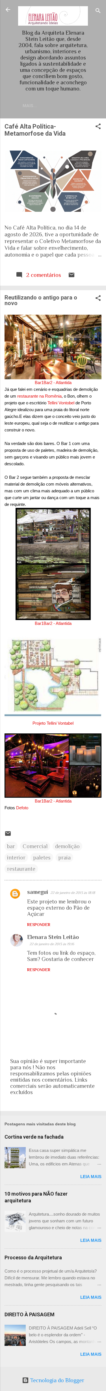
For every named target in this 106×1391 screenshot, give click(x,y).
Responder (38, 924)
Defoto (22, 807)
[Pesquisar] (98, 11)
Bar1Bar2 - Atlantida (53, 382)
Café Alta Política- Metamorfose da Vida (35, 130)
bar (11, 846)
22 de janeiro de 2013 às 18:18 (72, 892)
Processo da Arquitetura (33, 1257)
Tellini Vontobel (60, 402)
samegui (37, 892)
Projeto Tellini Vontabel (53, 723)
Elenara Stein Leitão (53, 937)
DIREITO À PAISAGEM (30, 1314)
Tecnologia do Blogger (56, 1380)
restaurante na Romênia (39, 396)
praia (64, 857)
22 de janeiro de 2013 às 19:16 (51, 944)
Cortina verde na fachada (34, 1137)
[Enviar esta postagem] (71, 276)
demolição (67, 846)
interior (16, 857)
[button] (98, 127)
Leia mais (90, 1176)
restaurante (21, 869)
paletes (42, 857)
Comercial (35, 846)
